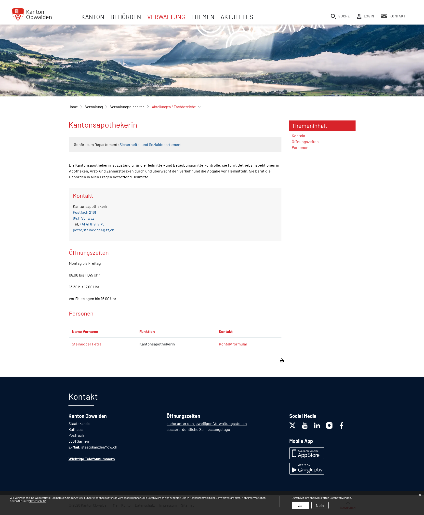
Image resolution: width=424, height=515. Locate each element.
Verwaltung (166, 16)
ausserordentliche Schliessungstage (198, 429)
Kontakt (226, 331)
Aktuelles (237, 16)
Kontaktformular (233, 344)
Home (73, 107)
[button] (94, 107)
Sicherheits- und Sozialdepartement (150, 144)
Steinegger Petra (86, 344)
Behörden (125, 16)
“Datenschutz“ (37, 500)
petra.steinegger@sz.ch (93, 229)
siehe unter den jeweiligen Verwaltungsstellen (207, 423)
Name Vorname (85, 331)
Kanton (92, 16)
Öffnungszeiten (305, 141)
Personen (300, 147)
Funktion (147, 331)
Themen (202, 16)
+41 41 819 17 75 (92, 224)
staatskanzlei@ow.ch (99, 447)
